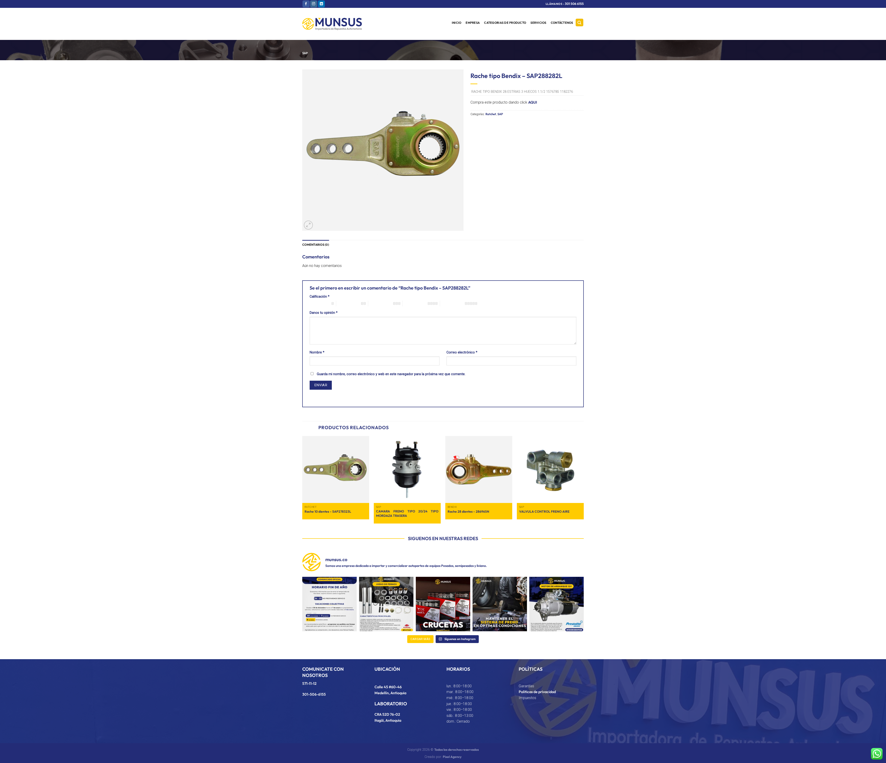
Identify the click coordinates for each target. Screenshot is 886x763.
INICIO (456, 22)
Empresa (473, 22)
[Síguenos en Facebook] (305, 3)
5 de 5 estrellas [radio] (452, 303)
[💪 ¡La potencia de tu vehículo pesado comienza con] (443, 604)
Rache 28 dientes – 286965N (468, 511)
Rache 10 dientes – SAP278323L (328, 511)
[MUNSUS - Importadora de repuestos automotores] (332, 23)
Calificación (319, 297)
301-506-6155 (314, 694)
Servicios (538, 22)
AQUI (532, 102)
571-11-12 (309, 683)
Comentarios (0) (315, 244)
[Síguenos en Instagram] (313, 3)
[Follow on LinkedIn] (321, 3)
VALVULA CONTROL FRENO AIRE (544, 511)
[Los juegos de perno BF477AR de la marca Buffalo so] (386, 604)
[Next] (583, 481)
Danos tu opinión (324, 313)
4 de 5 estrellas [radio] (415, 303)
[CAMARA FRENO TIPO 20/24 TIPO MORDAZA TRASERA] (407, 469)
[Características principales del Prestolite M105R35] (556, 604)
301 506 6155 (574, 4)
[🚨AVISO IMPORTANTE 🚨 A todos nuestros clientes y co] (329, 604)
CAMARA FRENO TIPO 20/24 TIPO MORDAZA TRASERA (407, 513)
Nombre (317, 352)
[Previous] (302, 481)
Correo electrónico (461, 352)
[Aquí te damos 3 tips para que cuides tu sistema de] (500, 604)
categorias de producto (505, 22)
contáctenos (562, 22)
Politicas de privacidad (537, 691)
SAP (305, 53)
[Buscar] (580, 22)
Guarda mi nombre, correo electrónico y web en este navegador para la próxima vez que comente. (391, 374)
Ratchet (490, 114)
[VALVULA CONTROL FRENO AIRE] (550, 469)
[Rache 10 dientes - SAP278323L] (335, 469)
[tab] (315, 244)
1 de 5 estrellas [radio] (319, 303)
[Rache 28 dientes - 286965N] (478, 469)
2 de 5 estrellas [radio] (348, 303)
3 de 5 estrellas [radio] (380, 303)
